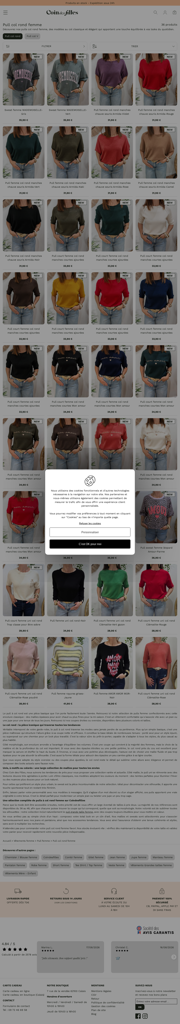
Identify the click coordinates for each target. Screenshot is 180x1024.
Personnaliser (90, 532)
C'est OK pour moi (90, 544)
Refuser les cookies (90, 523)
